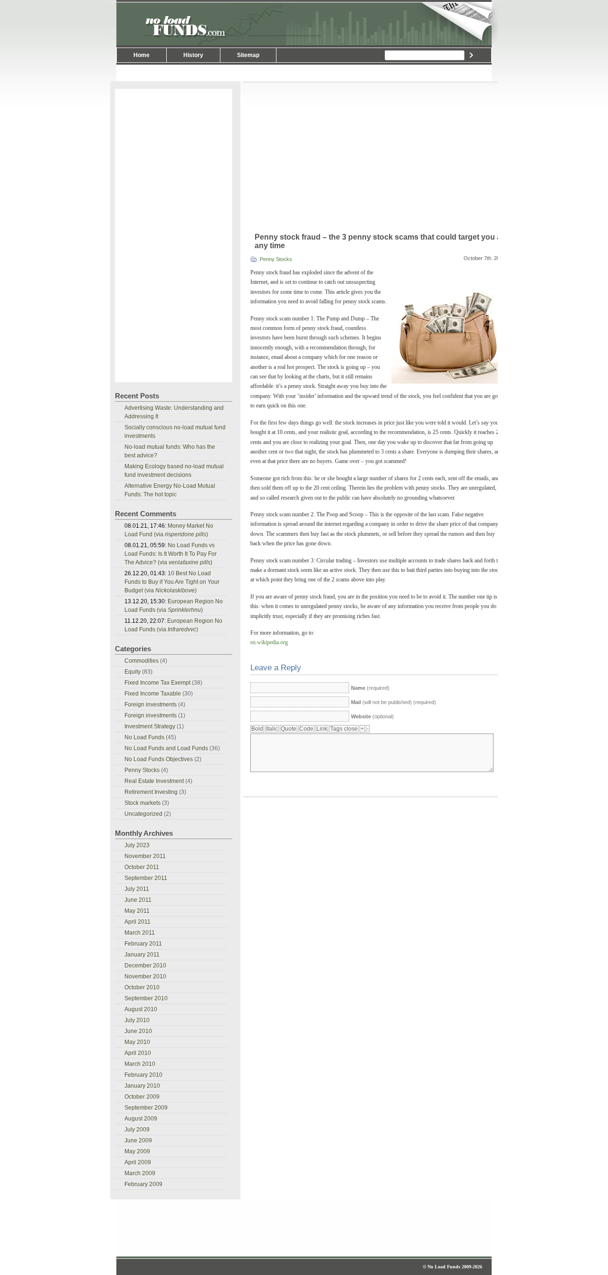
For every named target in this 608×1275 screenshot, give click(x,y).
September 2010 (146, 998)
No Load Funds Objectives (158, 759)
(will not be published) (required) (393, 702)
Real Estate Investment (154, 781)
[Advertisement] (304, 73)
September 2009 (146, 1107)
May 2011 (137, 911)
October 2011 (141, 867)
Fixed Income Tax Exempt (157, 682)
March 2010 (139, 1064)
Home (141, 55)
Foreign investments (150, 704)
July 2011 (136, 889)
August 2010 (140, 1009)
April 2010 (137, 1053)
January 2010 (142, 1085)
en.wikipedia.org (269, 642)
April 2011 (137, 921)
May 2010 (137, 1042)
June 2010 (138, 1031)
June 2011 (138, 900)
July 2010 (137, 1020)
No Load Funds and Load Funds (166, 748)
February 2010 (143, 1075)
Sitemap (248, 55)
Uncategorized (143, 814)
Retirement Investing (151, 792)
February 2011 (143, 943)
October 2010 (142, 987)
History (193, 55)
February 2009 (143, 1184)
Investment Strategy (149, 726)
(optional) (372, 716)
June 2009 (138, 1140)
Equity (132, 671)
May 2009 (137, 1151)
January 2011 (142, 954)
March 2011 (139, 932)
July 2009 (137, 1129)
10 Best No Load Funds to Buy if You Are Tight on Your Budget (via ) (171, 582)
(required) (370, 688)
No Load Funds (304, 23)
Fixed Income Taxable (152, 693)
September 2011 (145, 878)
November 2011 (145, 856)
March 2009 (139, 1173)
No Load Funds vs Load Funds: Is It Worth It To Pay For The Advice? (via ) (170, 554)
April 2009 (137, 1162)
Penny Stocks (276, 259)
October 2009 (142, 1096)
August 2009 (140, 1118)
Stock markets (142, 803)
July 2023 (137, 845)
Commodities (141, 660)
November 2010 (145, 976)
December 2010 (145, 965)
